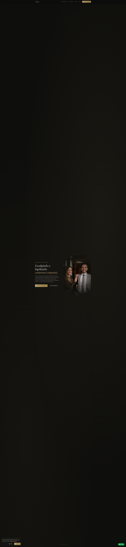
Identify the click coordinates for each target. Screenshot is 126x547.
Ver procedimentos (54, 285)
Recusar (10, 543)
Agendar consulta (86, 1)
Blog (80, 1)
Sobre (76, 1)
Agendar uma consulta (41, 285)
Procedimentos (64, 1)
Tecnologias (70, 1)
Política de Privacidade (13, 541)
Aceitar (17, 543)
